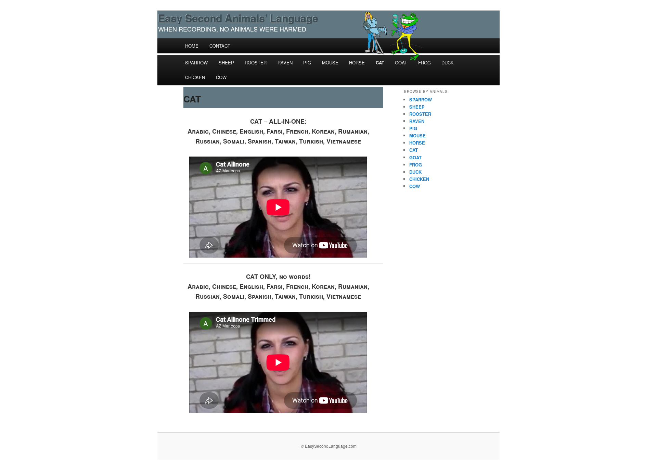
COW (221, 77)
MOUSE (330, 62)
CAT (380, 62)
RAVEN (285, 62)
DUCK (447, 62)
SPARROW (196, 62)
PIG (307, 62)
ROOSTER (256, 62)
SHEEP (226, 62)
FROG (424, 62)
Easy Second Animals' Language (238, 17)
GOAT (401, 62)
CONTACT (219, 45)
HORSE (357, 62)
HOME (191, 45)
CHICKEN (195, 77)
